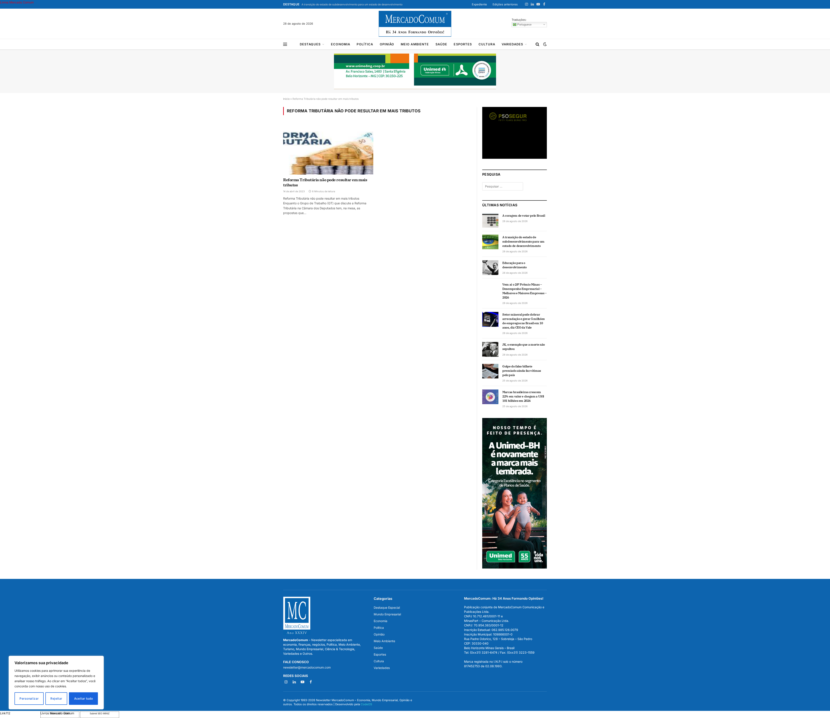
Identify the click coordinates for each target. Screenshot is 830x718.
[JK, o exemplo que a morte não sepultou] (490, 349)
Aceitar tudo (83, 698)
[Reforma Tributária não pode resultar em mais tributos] (328, 149)
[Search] (537, 44)
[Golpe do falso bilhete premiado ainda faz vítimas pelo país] (490, 371)
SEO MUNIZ (19, 713)
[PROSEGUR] (514, 157)
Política (365, 44)
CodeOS (366, 704)
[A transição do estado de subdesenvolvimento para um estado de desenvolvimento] (490, 242)
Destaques (310, 44)
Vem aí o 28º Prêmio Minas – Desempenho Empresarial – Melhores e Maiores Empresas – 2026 (524, 291)
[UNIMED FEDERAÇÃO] (415, 71)
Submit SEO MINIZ (100, 713)
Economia (340, 44)
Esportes (463, 44)
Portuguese (524, 24)
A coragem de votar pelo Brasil (523, 216)
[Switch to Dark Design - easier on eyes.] (544, 44)
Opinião (387, 44)
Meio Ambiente (415, 44)
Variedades (512, 44)
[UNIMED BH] (514, 567)
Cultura (487, 44)
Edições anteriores (505, 4)
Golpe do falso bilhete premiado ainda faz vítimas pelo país (521, 370)
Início (286, 98)
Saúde (441, 44)
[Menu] (285, 44)
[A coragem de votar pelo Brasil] (490, 220)
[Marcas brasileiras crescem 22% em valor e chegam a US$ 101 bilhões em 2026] (490, 396)
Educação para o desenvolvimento (514, 265)
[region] (56, 682)
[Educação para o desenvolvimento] (490, 267)
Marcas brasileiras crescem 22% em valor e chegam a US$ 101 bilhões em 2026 (523, 396)
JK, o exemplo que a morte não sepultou (523, 347)
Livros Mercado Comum (17, 2)
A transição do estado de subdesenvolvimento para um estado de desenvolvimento (352, 4)
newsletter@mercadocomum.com (307, 667)
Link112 (5, 713)
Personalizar (28, 698)
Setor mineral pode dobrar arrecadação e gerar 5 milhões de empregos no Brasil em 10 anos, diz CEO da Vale (523, 321)
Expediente (479, 4)
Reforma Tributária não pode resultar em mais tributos (325, 182)
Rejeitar (56, 698)
